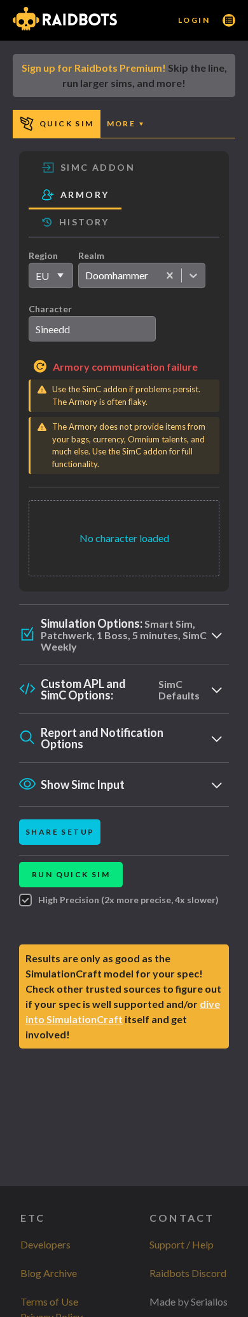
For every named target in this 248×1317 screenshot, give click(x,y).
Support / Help (181, 1244)
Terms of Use (49, 1301)
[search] (92, 328)
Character (50, 308)
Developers (45, 1244)
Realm (91, 255)
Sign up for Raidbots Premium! (94, 68)
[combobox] (85, 275)
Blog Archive (48, 1273)
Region (43, 255)
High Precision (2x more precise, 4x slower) (128, 899)
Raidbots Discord (187, 1273)
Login (194, 20)
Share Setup (59, 832)
